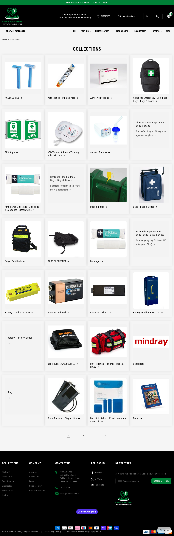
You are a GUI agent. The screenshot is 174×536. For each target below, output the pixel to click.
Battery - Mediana (99, 312)
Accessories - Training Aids (61, 97)
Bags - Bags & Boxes (143, 206)
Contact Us (34, 476)
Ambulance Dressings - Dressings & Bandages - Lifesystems (22, 208)
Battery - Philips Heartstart (146, 312)
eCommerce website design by (80, 532)
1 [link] (68, 435)
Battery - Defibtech (57, 312)
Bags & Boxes (97, 206)
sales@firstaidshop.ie (131, 16)
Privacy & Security (37, 490)
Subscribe (161, 481)
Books (136, 418)
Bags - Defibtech (13, 261)
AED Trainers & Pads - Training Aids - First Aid (63, 154)
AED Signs (10, 152)
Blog (9, 392)
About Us (33, 472)
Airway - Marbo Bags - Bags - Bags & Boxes (151, 124)
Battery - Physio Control (19, 337)
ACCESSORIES (12, 97)
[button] (146, 16)
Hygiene (5, 495)
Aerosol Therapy (98, 152)
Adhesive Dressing (99, 97)
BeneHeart (138, 363)
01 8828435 (105, 16)
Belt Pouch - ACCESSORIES (61, 363)
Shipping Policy (35, 486)
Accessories (7, 490)
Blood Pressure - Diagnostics (62, 418)
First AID (6, 472)
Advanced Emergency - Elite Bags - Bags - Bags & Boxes (151, 99)
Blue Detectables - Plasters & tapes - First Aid (108, 420)
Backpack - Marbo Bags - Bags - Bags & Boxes (63, 179)
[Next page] (105, 436)
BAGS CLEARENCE (57, 261)
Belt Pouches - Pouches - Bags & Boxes (107, 365)
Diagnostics (7, 486)
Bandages (95, 261)
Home (4, 39)
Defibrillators (7, 476)
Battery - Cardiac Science (17, 312)
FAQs (31, 481)
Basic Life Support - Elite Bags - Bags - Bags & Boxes (150, 233)
